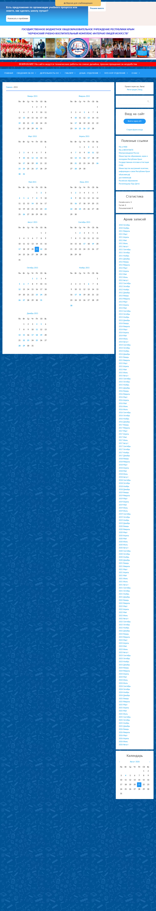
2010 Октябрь (124, 225)
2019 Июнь (123, 508)
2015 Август (123, 376)
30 (37, 129)
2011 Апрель (124, 237)
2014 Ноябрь (124, 351)
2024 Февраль (124, 671)
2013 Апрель (124, 305)
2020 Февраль (124, 529)
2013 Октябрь (124, 314)
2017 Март (123, 431)
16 (76, 203)
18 (80, 295)
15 (80, 158)
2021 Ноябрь (124, 594)
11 (93, 153)
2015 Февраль (124, 360)
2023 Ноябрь (124, 662)
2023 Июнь (123, 649)
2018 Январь (124, 459)
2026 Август (123, 745)
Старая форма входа (135, 130)
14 (76, 158)
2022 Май (123, 612)
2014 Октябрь (124, 348)
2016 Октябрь (124, 416)
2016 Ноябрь (124, 419)
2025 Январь (124, 699)
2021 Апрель (124, 572)
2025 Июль (123, 714)
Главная (9, 87)
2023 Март (123, 640)
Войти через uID (134, 121)
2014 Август (123, 342)
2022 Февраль (124, 603)
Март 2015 (32, 136)
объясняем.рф (124, 175)
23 (19, 169)
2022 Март (123, 606)
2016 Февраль (124, 394)
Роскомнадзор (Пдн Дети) (129, 184)
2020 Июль (123, 545)
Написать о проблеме (18, 18)
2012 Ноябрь (124, 290)
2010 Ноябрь (124, 228)
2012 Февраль (124, 265)
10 (76, 118)
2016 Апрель (124, 400)
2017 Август (123, 443)
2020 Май (123, 539)
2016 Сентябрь (125, 413)
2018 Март (123, 465)
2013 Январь (124, 296)
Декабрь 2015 (32, 313)
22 (33, 123)
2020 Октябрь (124, 554)
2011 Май (123, 240)
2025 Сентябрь (125, 717)
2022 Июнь (123, 616)
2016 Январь (124, 391)
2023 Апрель (124, 643)
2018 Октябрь (124, 483)
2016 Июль (123, 409)
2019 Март (123, 499)
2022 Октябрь (124, 625)
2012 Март (123, 268)
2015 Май (123, 370)
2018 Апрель (124, 468)
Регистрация (132, 90)
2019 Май (123, 505)
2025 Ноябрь (124, 723)
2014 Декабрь (124, 354)
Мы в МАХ (123, 147)
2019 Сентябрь (125, 514)
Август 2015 (32, 222)
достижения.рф (125, 178)
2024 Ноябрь (124, 692)
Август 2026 (135, 762)
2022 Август (123, 619)
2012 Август (123, 280)
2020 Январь (124, 526)
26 (84, 129)
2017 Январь (124, 425)
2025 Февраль (124, 702)
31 (24, 174)
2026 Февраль (124, 732)
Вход (140, 90)
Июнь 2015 (84, 182)
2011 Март (123, 234)
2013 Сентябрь (125, 311)
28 (76, 169)
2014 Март (123, 329)
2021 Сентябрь (125, 588)
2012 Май (123, 274)
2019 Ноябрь (124, 520)
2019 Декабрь (124, 523)
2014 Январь (124, 323)
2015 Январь (124, 357)
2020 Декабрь (124, 560)
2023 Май (123, 646)
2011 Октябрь (124, 253)
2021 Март (123, 569)
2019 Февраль (124, 496)
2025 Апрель (124, 708)
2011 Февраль (124, 231)
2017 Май (123, 437)
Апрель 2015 (84, 136)
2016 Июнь (123, 406)
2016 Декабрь (124, 422)
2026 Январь (124, 729)
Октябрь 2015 (32, 268)
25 (80, 129)
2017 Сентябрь (125, 446)
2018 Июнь (123, 474)
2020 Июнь (123, 542)
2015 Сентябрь (125, 379)
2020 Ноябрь (124, 557)
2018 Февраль (124, 462)
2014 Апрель (124, 333)
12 (33, 158)
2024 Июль (123, 683)
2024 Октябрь (124, 689)
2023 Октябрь (124, 659)
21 (76, 163)
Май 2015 (32, 182)
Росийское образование (128, 181)
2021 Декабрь (124, 597)
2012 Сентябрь (125, 283)
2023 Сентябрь (125, 655)
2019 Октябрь (124, 517)
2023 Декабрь (124, 665)
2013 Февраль (124, 299)
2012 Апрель (124, 271)
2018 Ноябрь (124, 486)
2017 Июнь (123, 440)
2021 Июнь (123, 579)
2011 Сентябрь (125, 250)
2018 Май (123, 471)
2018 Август (123, 477)
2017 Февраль (124, 428)
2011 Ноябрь (124, 256)
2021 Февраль (124, 566)
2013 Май (123, 308)
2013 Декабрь (124, 320)
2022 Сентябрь (125, 622)
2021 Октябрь (124, 591)
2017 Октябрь (124, 449)
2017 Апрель (124, 434)
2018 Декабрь (124, 489)
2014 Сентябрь (125, 345)
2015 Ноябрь (124, 385)
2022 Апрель (124, 609)
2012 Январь (124, 262)
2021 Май (123, 575)
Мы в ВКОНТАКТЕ (126, 150)
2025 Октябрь (124, 720)
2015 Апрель (124, 366)
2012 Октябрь (124, 286)
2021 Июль (123, 582)
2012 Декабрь (124, 293)
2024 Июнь (123, 680)
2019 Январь (124, 492)
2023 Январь (124, 634)
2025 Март (123, 705)
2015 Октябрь (124, 382)
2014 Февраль (124, 326)
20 (37, 163)
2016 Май (123, 403)
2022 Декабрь (124, 631)
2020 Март (123, 532)
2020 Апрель (124, 536)
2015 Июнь (123, 373)
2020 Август (123, 548)
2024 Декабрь (124, 695)
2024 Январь (124, 668)
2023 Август (123, 652)
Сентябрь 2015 (84, 222)
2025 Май (123, 711)
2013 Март (123, 302)
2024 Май (123, 677)
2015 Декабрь (124, 388)
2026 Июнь (123, 742)
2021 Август (123, 585)
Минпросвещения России (129, 153)
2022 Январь (124, 600)
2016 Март (123, 397)
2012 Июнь (123, 277)
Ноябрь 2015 (84, 268)
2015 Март (123, 363)
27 (89, 129)
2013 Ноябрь (124, 317)
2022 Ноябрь (124, 628)
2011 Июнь (123, 243)
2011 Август (123, 246)
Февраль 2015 (84, 96)
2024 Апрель (124, 674)
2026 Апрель (124, 738)
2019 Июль (123, 511)
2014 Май (123, 336)
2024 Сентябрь (125, 686)
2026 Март (123, 735)
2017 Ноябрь (124, 453)
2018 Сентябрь (125, 480)
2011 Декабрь (124, 259)
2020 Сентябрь (125, 551)
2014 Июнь (123, 339)
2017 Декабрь (124, 456)
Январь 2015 (32, 96)
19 (19, 123)
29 (24, 346)
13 (24, 118)
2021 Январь (124, 563)
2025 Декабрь (124, 726)
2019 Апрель (124, 502)
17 (76, 123)
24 (76, 129)
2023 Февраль (124, 637)
